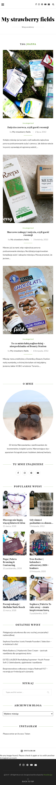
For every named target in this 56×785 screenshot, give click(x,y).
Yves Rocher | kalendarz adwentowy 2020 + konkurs (39, 564)
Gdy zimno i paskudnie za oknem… (41, 521)
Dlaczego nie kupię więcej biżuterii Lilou (14, 521)
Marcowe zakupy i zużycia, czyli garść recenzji (28, 234)
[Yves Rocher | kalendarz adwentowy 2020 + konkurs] (41, 543)
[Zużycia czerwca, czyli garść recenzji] (28, 84)
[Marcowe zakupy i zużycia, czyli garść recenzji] (28, 189)
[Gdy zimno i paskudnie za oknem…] (41, 504)
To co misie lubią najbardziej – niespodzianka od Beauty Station (28, 345)
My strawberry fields (21, 132)
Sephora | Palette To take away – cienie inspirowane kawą (40, 607)
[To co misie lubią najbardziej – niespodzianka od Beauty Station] (28, 300)
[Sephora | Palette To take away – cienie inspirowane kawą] (41, 589)
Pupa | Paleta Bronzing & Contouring (10, 562)
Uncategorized (28, 123)
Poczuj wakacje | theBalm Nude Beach (14, 606)
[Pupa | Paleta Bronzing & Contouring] (15, 543)
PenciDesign (48, 775)
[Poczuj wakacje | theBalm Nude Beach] (15, 589)
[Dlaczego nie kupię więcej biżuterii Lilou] (15, 504)
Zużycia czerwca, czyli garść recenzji (28, 127)
